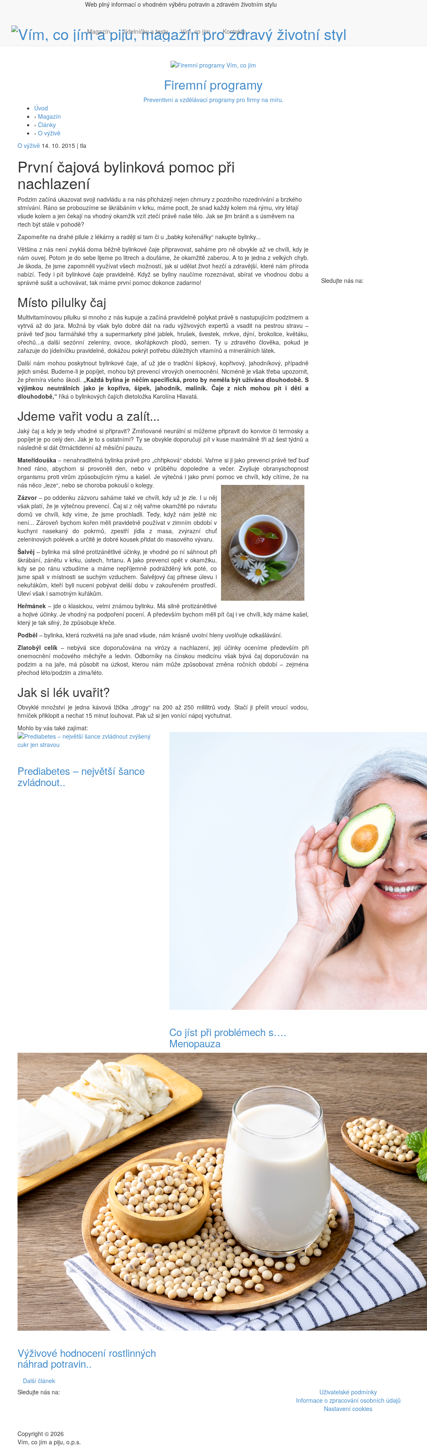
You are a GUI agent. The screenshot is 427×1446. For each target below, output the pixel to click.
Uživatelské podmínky (348, 1392)
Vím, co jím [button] (195, 31)
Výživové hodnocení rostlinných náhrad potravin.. (87, 1358)
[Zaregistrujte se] (258, 27)
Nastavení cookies (348, 1408)
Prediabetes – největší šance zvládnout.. (81, 776)
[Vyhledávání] (258, 39)
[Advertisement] (365, 409)
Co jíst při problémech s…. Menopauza (227, 1037)
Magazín (98, 31)
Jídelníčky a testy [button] (145, 31)
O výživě (49, 133)
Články (47, 124)
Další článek (39, 1380)
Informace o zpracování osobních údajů (348, 1400)
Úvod (41, 108)
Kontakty (234, 31)
